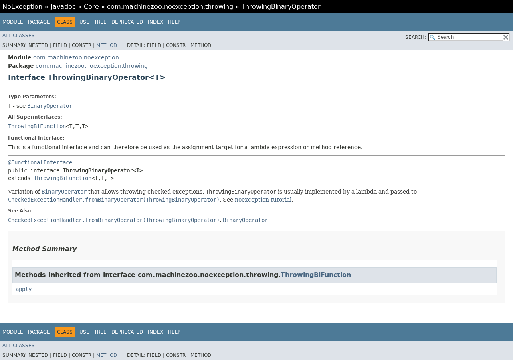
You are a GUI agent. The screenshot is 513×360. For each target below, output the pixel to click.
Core (91, 6)
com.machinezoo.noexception (76, 57)
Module (12, 22)
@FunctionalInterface (40, 162)
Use (84, 22)
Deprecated (127, 22)
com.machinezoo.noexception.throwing (170, 6)
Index (155, 22)
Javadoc (63, 6)
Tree (100, 22)
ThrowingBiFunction (37, 126)
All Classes (18, 35)
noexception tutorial (263, 199)
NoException (22, 6)
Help (174, 22)
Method (106, 45)
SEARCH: (415, 37)
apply (24, 289)
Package (39, 22)
